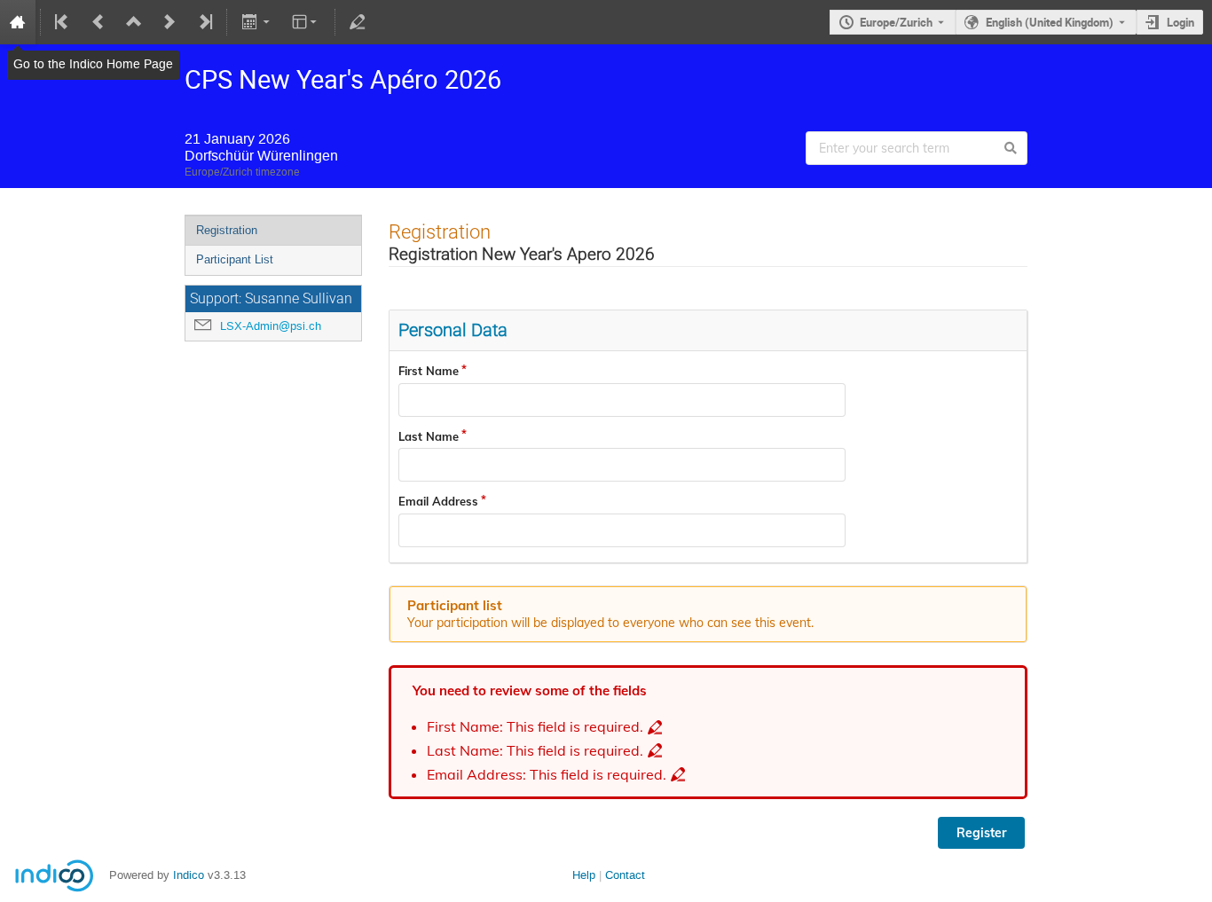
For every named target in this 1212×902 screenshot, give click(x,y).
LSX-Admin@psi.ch (270, 325)
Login (1180, 22)
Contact (625, 874)
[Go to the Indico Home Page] (17, 22)
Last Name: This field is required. (535, 750)
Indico (188, 874)
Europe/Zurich (896, 22)
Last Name (428, 436)
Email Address (438, 501)
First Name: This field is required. (535, 726)
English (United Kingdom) (1050, 22)
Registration (226, 230)
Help (583, 874)
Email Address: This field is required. (546, 774)
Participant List (234, 259)
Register (981, 833)
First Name (428, 371)
